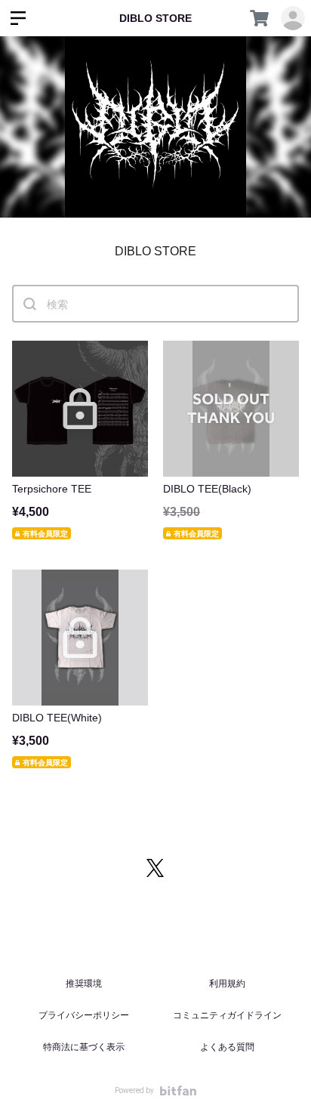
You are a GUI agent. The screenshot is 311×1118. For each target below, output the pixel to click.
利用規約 (227, 983)
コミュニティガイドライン (227, 1015)
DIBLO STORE (155, 18)
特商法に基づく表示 (84, 1047)
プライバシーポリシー (83, 1015)
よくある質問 (227, 1047)
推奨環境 (84, 983)
